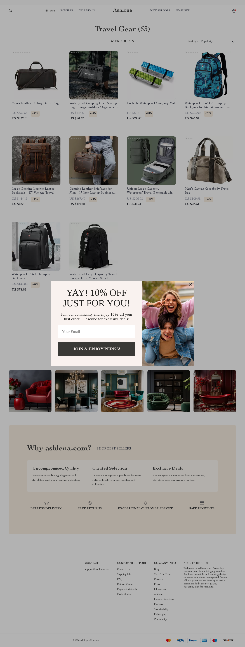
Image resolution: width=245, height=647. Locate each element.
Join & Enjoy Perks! (96, 349)
